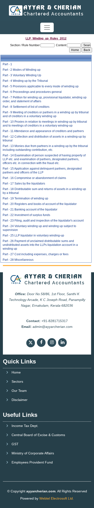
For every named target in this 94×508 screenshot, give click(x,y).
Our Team (19, 390)
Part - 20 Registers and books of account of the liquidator (40, 204)
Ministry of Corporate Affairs (33, 453)
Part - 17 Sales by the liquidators (24, 183)
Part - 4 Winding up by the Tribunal (25, 81)
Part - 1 (7, 64)
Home (16, 372)
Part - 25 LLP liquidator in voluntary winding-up (33, 235)
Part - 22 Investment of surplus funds (26, 215)
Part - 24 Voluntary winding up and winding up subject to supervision (39, 228)
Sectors (17, 381)
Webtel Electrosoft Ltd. (56, 498)
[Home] (47, 10)
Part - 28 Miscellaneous (18, 259)
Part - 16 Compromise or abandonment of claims (34, 178)
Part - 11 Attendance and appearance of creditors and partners (43, 131)
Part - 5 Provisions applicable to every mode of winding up (41, 86)
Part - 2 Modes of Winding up (21, 69)
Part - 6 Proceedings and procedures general (32, 92)
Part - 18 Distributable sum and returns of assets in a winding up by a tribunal (44, 191)
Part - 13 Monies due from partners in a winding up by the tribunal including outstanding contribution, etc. (45, 148)
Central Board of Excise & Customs (38, 435)
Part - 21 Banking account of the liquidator (30, 209)
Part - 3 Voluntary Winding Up (22, 75)
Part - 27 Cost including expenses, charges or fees (35, 254)
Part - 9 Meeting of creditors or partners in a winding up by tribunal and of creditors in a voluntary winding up (46, 114)
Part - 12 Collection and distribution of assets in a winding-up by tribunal (44, 138)
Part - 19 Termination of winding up (25, 198)
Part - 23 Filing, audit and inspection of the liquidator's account (43, 220)
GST (15, 444)
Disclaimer (19, 399)
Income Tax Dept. (25, 425)
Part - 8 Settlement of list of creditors (26, 106)
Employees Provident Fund (32, 462)
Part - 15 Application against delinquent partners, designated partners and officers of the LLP (42, 170)
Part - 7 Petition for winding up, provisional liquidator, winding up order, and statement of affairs (45, 99)
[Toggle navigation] (47, 27)
